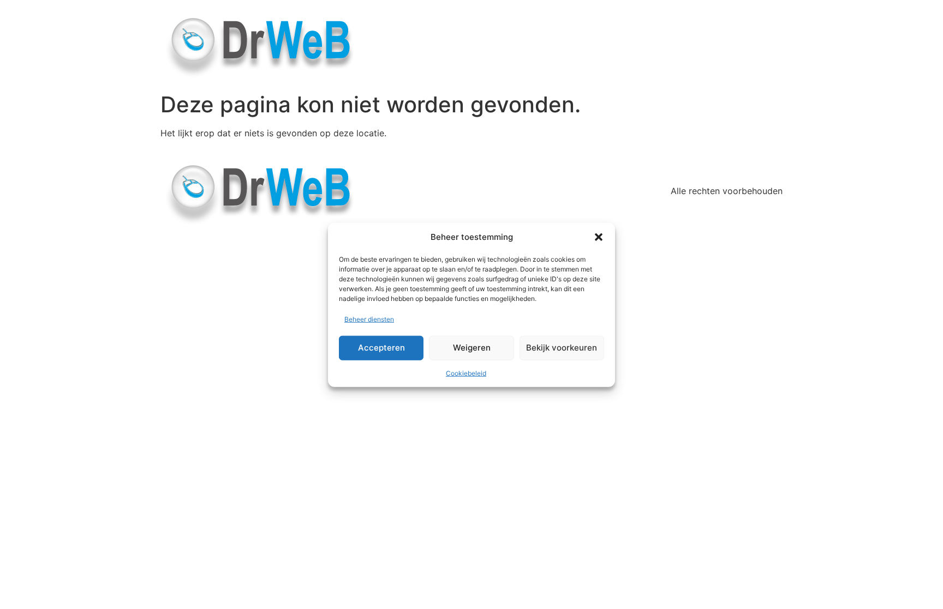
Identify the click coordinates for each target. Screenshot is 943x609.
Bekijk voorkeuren (561, 347)
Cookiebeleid (466, 373)
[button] (598, 237)
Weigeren (472, 347)
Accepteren (381, 347)
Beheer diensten (369, 319)
